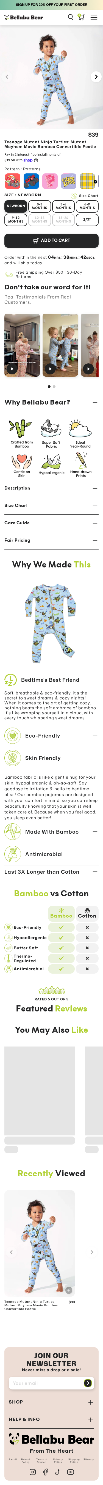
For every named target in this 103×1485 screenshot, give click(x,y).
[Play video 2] (60, 345)
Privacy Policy (58, 1461)
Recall (13, 1459)
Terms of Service (41, 1461)
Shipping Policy (74, 1461)
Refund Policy (25, 1461)
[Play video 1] (22, 345)
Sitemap (88, 1459)
